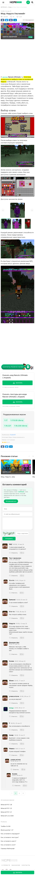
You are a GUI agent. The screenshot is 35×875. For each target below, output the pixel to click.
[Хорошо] (7, 442)
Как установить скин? (8, 845)
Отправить (9, 538)
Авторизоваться (11, 501)
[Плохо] (3, 442)
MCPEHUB (4, 7)
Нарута (12, 623)
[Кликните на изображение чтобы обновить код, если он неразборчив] (8, 533)
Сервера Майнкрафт (8, 848)
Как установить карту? (8, 841)
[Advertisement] (17, 57)
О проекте (6, 865)
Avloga (11, 708)
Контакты (26, 865)
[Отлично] (9, 442)
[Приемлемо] (4, 442)
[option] (17, 210)
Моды (10, 7)
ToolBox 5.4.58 (5, 826)
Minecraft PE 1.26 (6, 804)
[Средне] (6, 442)
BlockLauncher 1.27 (7, 830)
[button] (3, 2)
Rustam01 (13, 434)
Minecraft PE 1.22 (6, 808)
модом (5, 77)
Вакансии (16, 865)
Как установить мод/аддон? (10, 833)
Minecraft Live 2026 (7, 816)
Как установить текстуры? (10, 837)
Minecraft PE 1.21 (6, 812)
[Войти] (28, 2)
